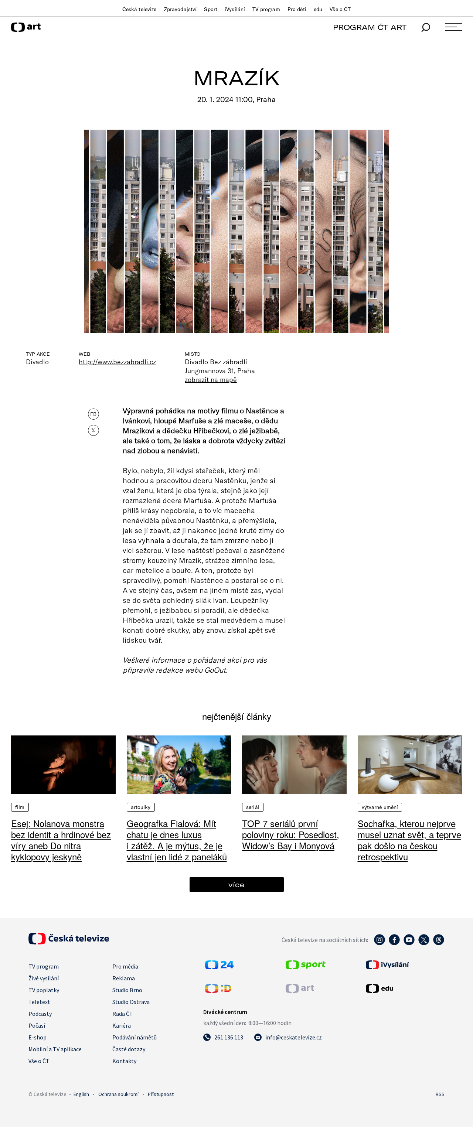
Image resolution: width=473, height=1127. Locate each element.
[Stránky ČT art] (300, 990)
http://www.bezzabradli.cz (117, 362)
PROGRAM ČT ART (369, 27)
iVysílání (235, 9)
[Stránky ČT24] (219, 967)
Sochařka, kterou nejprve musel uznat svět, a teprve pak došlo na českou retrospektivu (409, 840)
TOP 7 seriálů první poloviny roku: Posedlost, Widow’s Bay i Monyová (290, 834)
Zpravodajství (180, 9)
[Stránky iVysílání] (404, 964)
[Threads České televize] (439, 943)
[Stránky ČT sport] (306, 967)
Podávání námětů (134, 1037)
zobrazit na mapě (210, 379)
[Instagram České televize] (379, 943)
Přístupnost (161, 1094)
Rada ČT (122, 1013)
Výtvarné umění (380, 807)
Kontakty (124, 1061)
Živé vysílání (43, 978)
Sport (210, 9)
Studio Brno (127, 990)
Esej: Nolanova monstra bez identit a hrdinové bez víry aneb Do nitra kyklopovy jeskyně (61, 840)
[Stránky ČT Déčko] (218, 990)
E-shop (37, 1037)
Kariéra (121, 1025)
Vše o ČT (340, 9)
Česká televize (139, 9)
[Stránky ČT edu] (404, 988)
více (236, 884)
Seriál (252, 807)
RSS (440, 1094)
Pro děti (296, 9)
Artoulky (141, 807)
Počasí (36, 1025)
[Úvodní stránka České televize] (68, 942)
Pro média (125, 966)
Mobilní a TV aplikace (55, 1049)
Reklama (123, 978)
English (81, 1094)
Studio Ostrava (131, 1001)
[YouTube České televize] (409, 943)
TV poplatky (43, 990)
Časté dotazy (128, 1049)
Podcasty (40, 1013)
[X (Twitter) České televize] (424, 943)
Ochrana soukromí (118, 1094)
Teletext (39, 1001)
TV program (266, 9)
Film (20, 807)
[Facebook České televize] (394, 943)
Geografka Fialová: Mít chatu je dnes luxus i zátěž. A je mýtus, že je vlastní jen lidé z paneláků (177, 840)
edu (318, 9)
